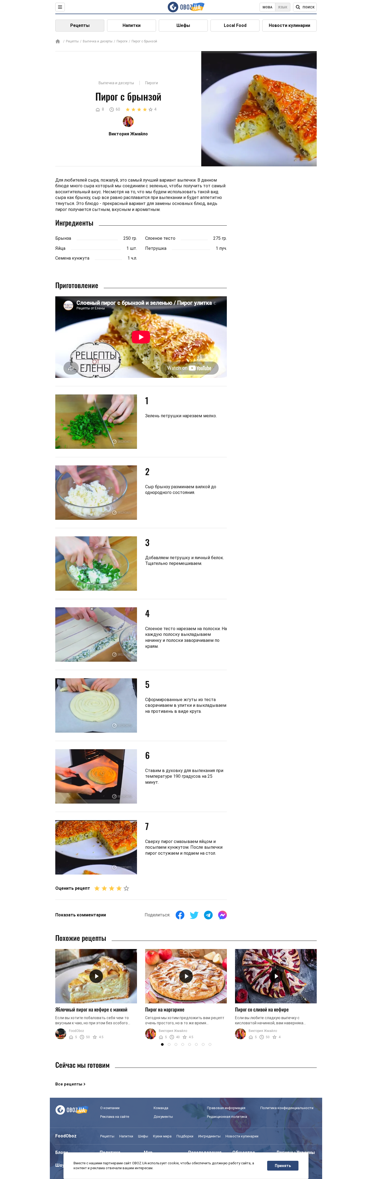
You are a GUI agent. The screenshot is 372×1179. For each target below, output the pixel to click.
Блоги (61, 1152)
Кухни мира (162, 1136)
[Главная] (57, 42)
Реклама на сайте (114, 1117)
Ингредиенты (209, 1136)
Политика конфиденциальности (286, 1108)
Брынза (63, 238)
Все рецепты (68, 1084)
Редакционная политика (227, 1117)
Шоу (60, 1165)
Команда (161, 1108)
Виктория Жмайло (173, 1031)
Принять (283, 1166)
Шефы (183, 25)
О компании (110, 1108)
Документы (163, 1117)
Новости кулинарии (289, 25)
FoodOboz (76, 1031)
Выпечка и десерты (97, 41)
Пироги (122, 41)
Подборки (184, 1136)
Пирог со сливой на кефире (262, 1009)
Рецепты (80, 25)
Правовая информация (226, 1108)
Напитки (132, 25)
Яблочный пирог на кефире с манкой (91, 1009)
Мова (267, 7)
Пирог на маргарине (164, 1009)
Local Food (235, 25)
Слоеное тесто (160, 238)
